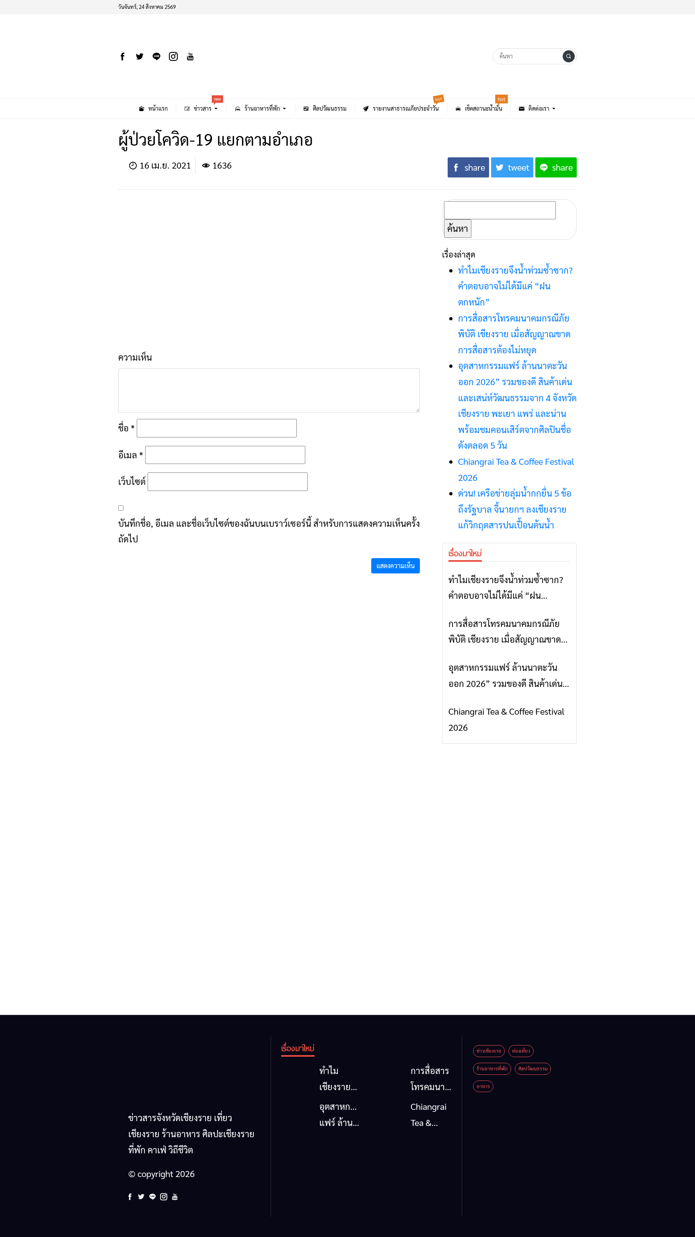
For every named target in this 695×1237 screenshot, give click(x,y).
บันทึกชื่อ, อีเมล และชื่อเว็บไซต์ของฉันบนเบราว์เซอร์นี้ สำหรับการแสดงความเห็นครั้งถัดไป (269, 531)
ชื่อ (126, 427)
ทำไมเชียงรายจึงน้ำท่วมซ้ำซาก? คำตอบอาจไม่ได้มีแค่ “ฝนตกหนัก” (515, 285)
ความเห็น (135, 357)
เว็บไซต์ (132, 481)
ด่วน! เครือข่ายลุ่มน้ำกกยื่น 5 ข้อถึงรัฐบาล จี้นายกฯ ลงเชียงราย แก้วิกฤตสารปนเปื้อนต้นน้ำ (515, 508)
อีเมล (130, 454)
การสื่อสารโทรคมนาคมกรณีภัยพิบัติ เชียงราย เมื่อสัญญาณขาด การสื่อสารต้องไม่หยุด (514, 333)
